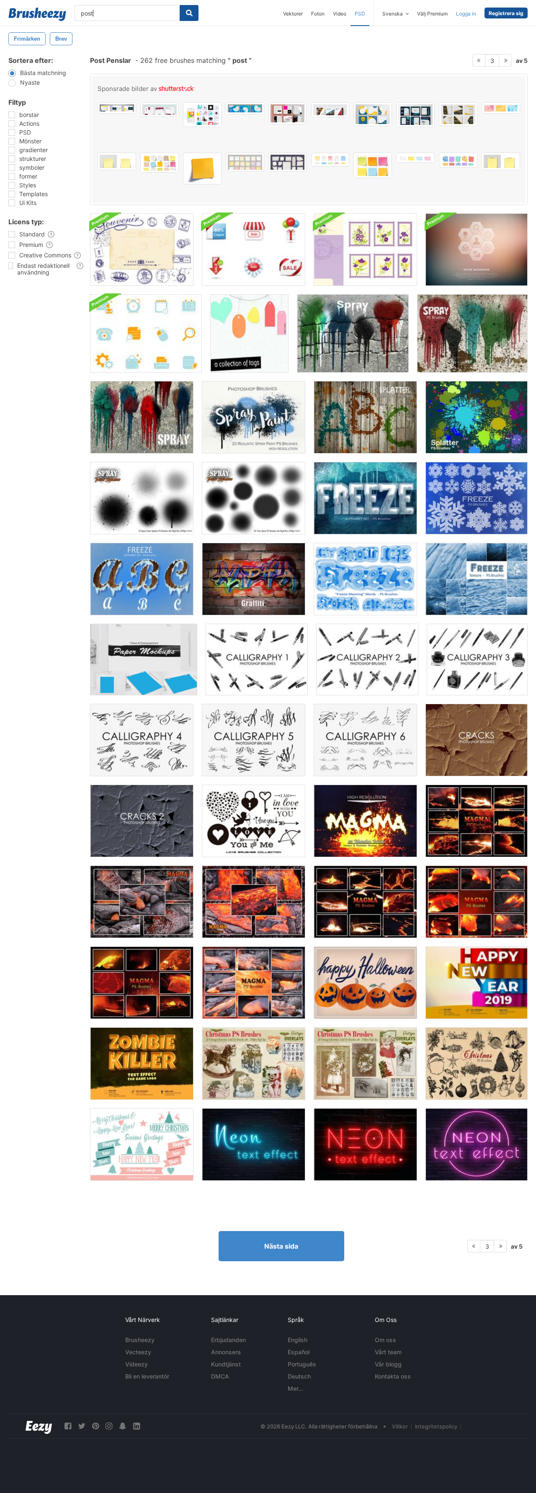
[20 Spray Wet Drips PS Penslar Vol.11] (472, 333)
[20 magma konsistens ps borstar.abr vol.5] (476, 902)
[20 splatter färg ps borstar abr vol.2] (476, 417)
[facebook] (67, 1426)
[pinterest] (95, 1426)
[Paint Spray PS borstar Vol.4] (141, 498)
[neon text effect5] (365, 1144)
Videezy (136, 1364)
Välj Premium (432, 13)
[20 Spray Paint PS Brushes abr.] (253, 417)
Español (298, 1352)
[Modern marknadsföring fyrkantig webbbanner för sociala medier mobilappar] (415, 114)
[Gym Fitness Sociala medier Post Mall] (458, 114)
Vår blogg (388, 1364)
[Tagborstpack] (249, 333)
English (297, 1339)
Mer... (295, 1388)
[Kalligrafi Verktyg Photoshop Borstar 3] (477, 659)
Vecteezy (138, 1352)
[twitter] (81, 1426)
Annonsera (226, 1352)
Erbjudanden (228, 1339)
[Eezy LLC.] (39, 1426)
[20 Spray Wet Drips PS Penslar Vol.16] (141, 417)
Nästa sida (281, 1246)
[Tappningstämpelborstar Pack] (141, 249)
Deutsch (299, 1376)
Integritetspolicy (436, 1426)
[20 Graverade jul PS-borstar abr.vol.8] (476, 1063)
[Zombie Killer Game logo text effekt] (141, 1063)
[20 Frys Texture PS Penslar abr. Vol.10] (476, 579)
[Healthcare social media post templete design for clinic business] (245, 108)
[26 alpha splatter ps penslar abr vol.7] (365, 417)
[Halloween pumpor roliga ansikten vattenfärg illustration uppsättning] (365, 982)
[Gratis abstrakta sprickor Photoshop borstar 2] (141, 821)
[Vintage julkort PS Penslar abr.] (253, 1063)
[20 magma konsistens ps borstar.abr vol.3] (253, 902)
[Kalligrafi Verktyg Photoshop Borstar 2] (367, 659)
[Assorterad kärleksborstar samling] (253, 821)
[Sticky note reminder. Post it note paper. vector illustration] (202, 168)
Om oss (385, 1339)
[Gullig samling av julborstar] (141, 1144)
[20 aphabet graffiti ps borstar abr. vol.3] (253, 579)
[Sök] (189, 13)
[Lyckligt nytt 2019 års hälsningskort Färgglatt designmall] (476, 982)
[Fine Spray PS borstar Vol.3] (253, 498)
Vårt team (388, 1352)
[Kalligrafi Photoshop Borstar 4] (141, 740)
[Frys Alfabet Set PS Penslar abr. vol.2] (141, 579)
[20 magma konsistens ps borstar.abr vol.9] (365, 821)
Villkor (400, 1426)
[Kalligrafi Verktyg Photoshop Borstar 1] (257, 659)
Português (302, 1364)
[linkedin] (136, 1426)
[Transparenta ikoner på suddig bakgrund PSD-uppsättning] (476, 249)
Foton (318, 13)
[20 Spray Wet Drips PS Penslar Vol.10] (353, 333)
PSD (360, 13)
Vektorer (293, 13)
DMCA (220, 1376)
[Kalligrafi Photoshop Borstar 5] (253, 740)
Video (339, 13)
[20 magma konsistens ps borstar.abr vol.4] (253, 982)
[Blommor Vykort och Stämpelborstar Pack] (365, 249)
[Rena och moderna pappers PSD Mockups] (143, 659)
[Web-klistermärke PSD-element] (146, 333)
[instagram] (109, 1426)
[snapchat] (122, 1426)
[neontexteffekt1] (476, 1144)
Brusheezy (140, 1339)
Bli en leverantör (147, 1376)
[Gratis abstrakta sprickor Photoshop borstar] (476, 740)
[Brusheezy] (37, 14)
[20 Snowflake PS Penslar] (476, 498)
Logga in (466, 13)
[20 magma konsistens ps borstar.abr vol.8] (476, 821)
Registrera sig (506, 13)
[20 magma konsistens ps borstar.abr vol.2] (141, 902)
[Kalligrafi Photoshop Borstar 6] (365, 740)
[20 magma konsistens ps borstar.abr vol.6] (141, 982)
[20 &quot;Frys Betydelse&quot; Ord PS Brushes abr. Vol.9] (365, 579)
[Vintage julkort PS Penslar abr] (365, 1063)
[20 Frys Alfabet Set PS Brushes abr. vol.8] (365, 498)
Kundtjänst (226, 1364)
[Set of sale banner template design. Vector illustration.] (287, 113)
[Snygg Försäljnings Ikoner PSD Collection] (253, 249)
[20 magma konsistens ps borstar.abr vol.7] (365, 902)
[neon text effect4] (253, 1144)
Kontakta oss (393, 1376)
